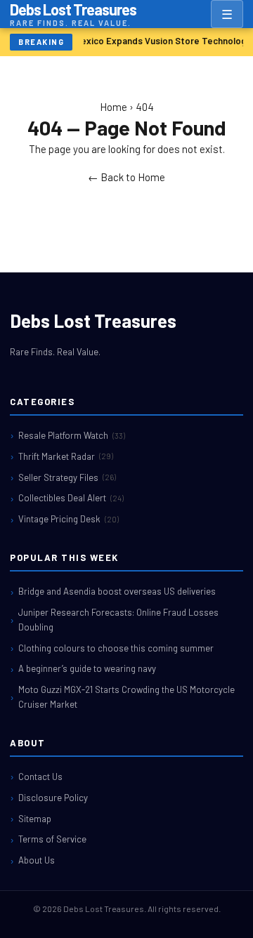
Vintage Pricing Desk (68, 518)
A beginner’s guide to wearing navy (87, 668)
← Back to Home (126, 177)
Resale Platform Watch (71, 435)
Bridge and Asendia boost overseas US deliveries (117, 591)
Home (113, 106)
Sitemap (34, 818)
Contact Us (40, 776)
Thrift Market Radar (65, 456)
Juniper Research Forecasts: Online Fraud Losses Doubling (118, 620)
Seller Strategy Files (67, 477)
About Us (36, 860)
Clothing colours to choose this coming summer (116, 648)
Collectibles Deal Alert (71, 497)
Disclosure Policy (53, 797)
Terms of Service (52, 839)
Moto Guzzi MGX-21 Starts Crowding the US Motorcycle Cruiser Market (126, 697)
